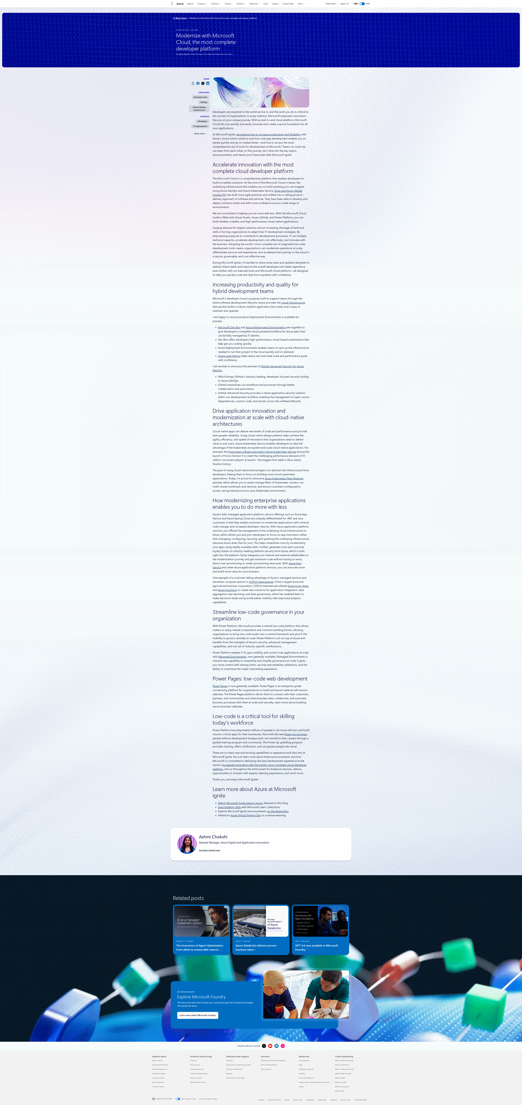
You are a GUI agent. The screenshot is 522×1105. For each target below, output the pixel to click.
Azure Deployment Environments (265, 327)
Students (302, 1073)
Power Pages (220, 686)
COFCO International (261, 581)
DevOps (204, 102)
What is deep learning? (343, 1073)
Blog (300, 1065)
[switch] (362, 3)
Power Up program (295, 734)
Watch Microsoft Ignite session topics (240, 803)
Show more (199, 133)
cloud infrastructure (293, 302)
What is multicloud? (342, 1065)
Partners (240, 3)
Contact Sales (288, 3)
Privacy (287, 1100)
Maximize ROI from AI (198, 1082)
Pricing (227, 3)
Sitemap (261, 1100)
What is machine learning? (344, 1069)
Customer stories (158, 1087)
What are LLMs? (340, 1082)
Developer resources (306, 1069)
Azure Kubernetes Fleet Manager (284, 478)
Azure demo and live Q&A (235, 1078)
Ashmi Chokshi (183, 54)
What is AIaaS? (340, 1078)
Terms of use (297, 1100)
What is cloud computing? (344, 1060)
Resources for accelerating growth (238, 1065)
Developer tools (200, 97)
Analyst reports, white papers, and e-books (314, 1082)
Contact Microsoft (274, 1100)
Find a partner (266, 1069)
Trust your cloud (158, 1078)
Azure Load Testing (229, 356)
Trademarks (310, 1100)
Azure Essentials (158, 1082)
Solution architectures (234, 1069)
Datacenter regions (159, 1073)
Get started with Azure (160, 1065)
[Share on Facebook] (198, 83)
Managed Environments (232, 656)
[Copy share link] (193, 83)
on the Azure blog (277, 811)
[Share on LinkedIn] (207, 83)
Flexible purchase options (199, 1073)
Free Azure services (197, 1069)
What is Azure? (157, 1060)
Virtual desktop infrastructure (199, 108)
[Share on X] (202, 83)
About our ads (346, 1100)
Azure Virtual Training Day (245, 815)
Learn (265, 3)
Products (201, 3)
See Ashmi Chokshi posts (209, 850)
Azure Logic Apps (298, 586)
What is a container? (342, 1087)
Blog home (181, 18)
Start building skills (229, 807)
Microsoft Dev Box (229, 327)
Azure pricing (195, 1065)
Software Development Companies (273, 1060)
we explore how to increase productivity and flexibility (268, 134)
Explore (190, 3)
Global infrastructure (159, 1069)
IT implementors (200, 126)
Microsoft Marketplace (269, 1065)
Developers (202, 121)
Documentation (304, 1060)
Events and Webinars (306, 1078)
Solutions (215, 3)
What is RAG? (339, 1091)
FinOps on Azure (196, 1078)
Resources (254, 3)
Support (275, 3)
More (300, 3)
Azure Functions (227, 590)
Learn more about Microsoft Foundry (198, 1015)
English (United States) (164, 1099)
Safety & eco (322, 1100)
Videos (301, 1087)
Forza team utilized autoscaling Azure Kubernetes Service (262, 451)
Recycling (333, 1100)
